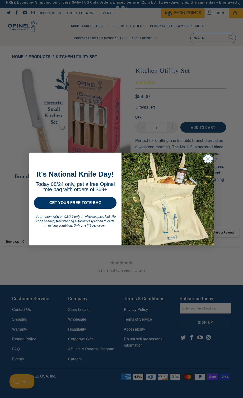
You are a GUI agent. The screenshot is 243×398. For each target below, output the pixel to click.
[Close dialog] (208, 158)
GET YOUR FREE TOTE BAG (75, 203)
